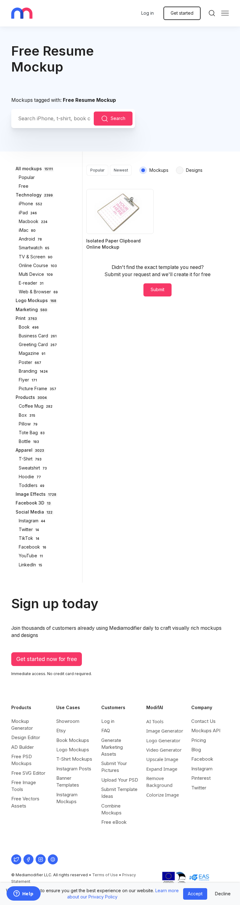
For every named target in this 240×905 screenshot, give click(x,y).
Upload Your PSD (119, 780)
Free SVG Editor (28, 773)
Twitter (198, 788)
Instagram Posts (73, 769)
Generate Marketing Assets (112, 747)
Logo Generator (163, 740)
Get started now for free (46, 659)
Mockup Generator (22, 724)
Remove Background (159, 781)
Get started (182, 13)
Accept (195, 893)
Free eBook (114, 822)
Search (118, 118)
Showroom (67, 721)
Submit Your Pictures (114, 766)
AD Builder (22, 747)
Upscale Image (162, 759)
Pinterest (201, 778)
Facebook (202, 759)
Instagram (201, 769)
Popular (97, 170)
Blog (196, 750)
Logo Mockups (72, 750)
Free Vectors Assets (25, 802)
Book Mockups (72, 740)
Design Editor (25, 737)
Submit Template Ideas (119, 792)
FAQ (105, 730)
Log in (147, 13)
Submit (157, 289)
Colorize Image (162, 795)
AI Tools (154, 721)
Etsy (61, 730)
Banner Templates (67, 781)
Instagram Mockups (67, 798)
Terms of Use (105, 875)
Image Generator (164, 731)
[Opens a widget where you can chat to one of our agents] (23, 894)
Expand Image (161, 769)
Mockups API (205, 730)
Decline (223, 893)
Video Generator (164, 750)
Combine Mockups (111, 809)
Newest (121, 170)
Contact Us (203, 721)
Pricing (198, 740)
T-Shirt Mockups (74, 759)
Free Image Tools (23, 785)
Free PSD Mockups (21, 759)
